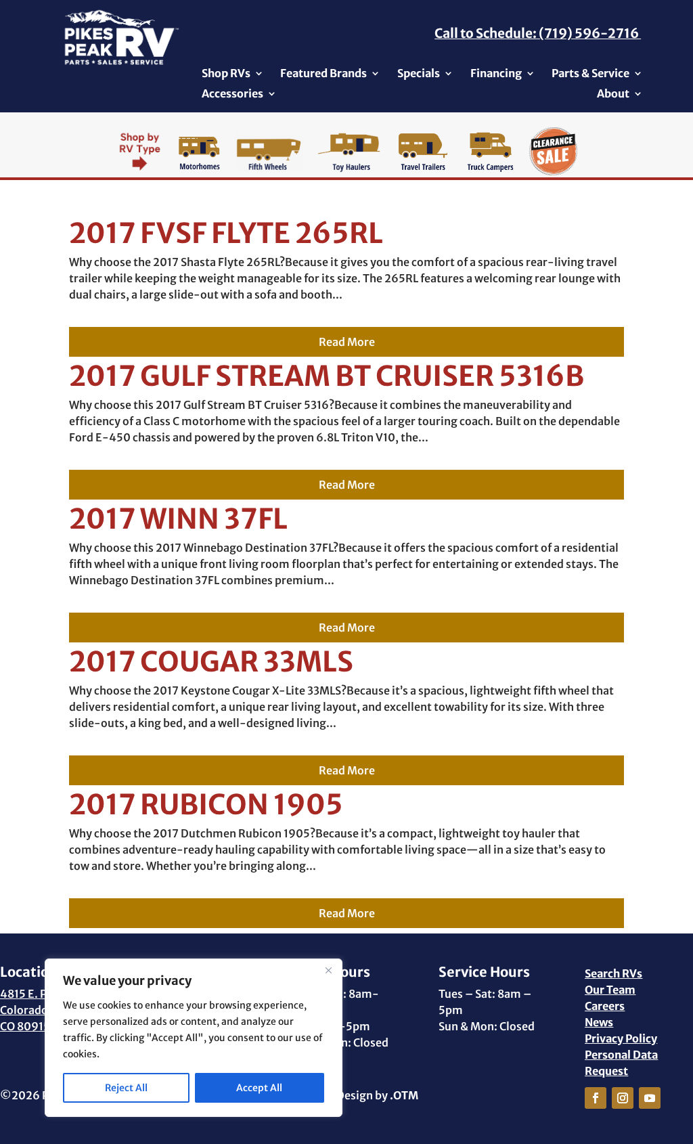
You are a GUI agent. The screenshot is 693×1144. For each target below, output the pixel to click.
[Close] (328, 970)
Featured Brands (323, 74)
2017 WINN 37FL (178, 519)
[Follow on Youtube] (650, 1098)
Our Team (610, 989)
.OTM (404, 1095)
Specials (418, 74)
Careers (605, 1006)
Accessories (232, 94)
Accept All (259, 1088)
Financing (496, 74)
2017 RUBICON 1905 (206, 804)
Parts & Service (590, 74)
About (613, 94)
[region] (193, 1038)
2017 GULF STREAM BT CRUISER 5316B (326, 376)
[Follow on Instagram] (622, 1098)
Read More (347, 342)
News (599, 1022)
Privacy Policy (621, 1038)
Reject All (126, 1088)
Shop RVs (226, 74)
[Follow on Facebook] (595, 1098)
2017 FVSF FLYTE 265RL (226, 233)
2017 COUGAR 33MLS (211, 661)
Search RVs (613, 973)
